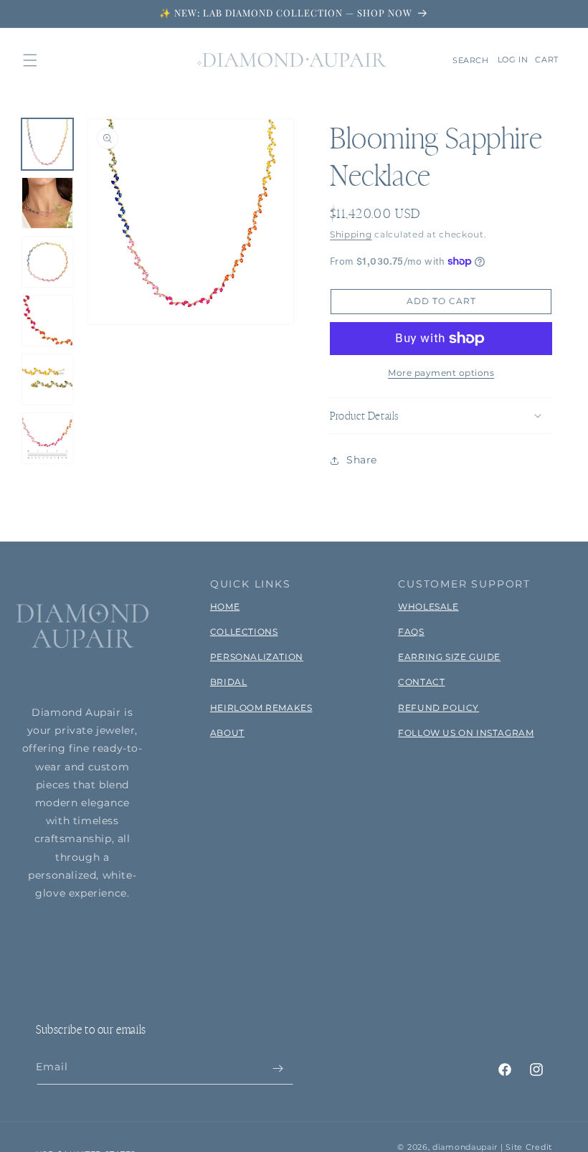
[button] (30, 60)
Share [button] (361, 459)
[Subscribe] (277, 1068)
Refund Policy (438, 707)
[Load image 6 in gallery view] (47, 438)
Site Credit (529, 1147)
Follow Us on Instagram (466, 732)
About (227, 732)
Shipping (351, 234)
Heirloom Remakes (261, 707)
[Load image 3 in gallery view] (47, 262)
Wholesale (428, 606)
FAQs (411, 631)
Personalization (256, 656)
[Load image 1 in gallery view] (47, 144)
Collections (244, 631)
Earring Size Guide (449, 656)
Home (225, 606)
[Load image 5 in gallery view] (47, 379)
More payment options (441, 372)
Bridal (228, 681)
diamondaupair (465, 1147)
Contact (421, 681)
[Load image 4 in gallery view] (47, 320)
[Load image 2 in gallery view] (47, 203)
